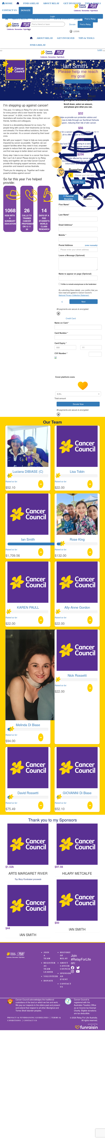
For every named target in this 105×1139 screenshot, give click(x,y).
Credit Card (71, 318)
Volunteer (51, 976)
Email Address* (66, 224)
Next (83, 301)
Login (12, 25)
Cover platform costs (65, 376)
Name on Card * (62, 322)
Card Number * (61, 333)
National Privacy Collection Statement (74, 295)
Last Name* (64, 214)
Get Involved (41, 18)
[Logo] (86, 7)
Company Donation (89, 197)
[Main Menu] (1, 50)
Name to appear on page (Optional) (75, 273)
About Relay (20, 18)
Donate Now (78, 181)
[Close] (104, 50)
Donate (77, 18)
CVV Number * (61, 353)
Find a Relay (90, 18)
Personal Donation (69, 197)
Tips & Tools (62, 18)
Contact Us (30, 1021)
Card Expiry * (61, 343)
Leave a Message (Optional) (72, 255)
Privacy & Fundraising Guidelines (28, 1018)
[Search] (29, 29)
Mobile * (62, 235)
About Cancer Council (65, 966)
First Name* (64, 204)
